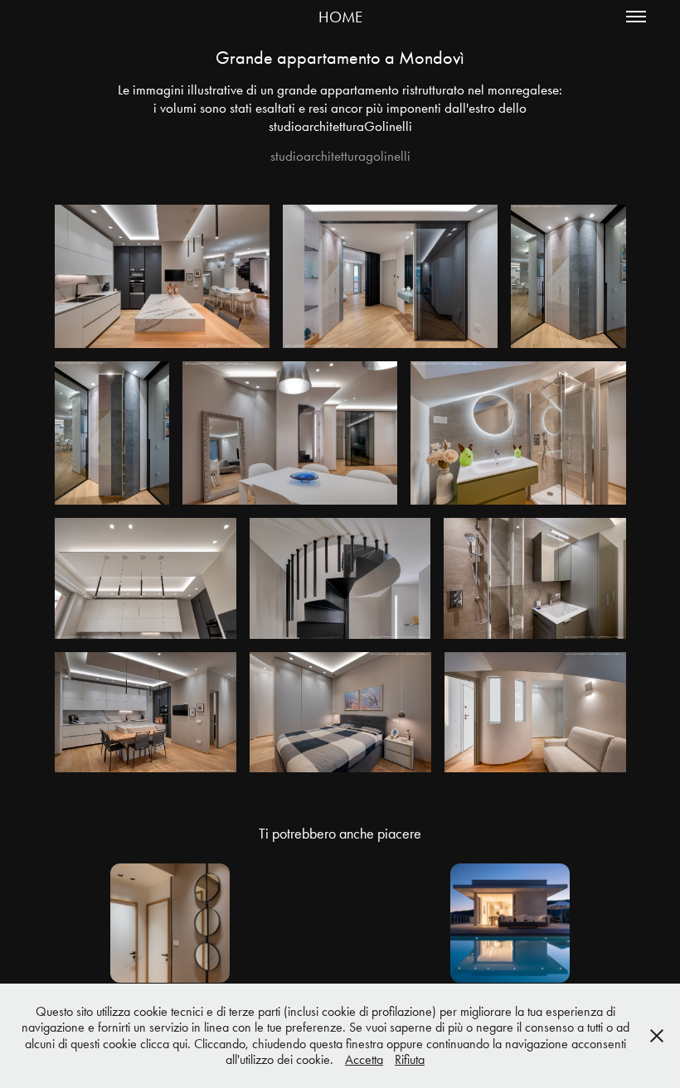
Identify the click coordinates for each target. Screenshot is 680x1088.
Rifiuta (410, 1059)
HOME (340, 17)
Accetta (364, 1059)
